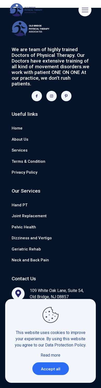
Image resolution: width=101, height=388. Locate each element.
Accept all (50, 368)
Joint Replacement (29, 216)
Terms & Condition (28, 161)
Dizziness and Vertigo (32, 238)
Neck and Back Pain (30, 260)
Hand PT (19, 205)
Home (17, 128)
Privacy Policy (24, 172)
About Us (20, 139)
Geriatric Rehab (26, 249)
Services (19, 150)
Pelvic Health (24, 227)
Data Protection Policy (65, 345)
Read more (50, 355)
